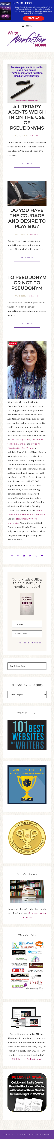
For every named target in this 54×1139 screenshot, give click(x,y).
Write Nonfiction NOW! (27, 39)
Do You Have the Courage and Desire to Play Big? (27, 218)
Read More (27, 164)
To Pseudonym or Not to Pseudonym (27, 283)
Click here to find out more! (27, 1059)
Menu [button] (29, 26)
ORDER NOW (33, 18)
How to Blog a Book (20, 439)
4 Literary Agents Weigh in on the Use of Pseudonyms (27, 117)
